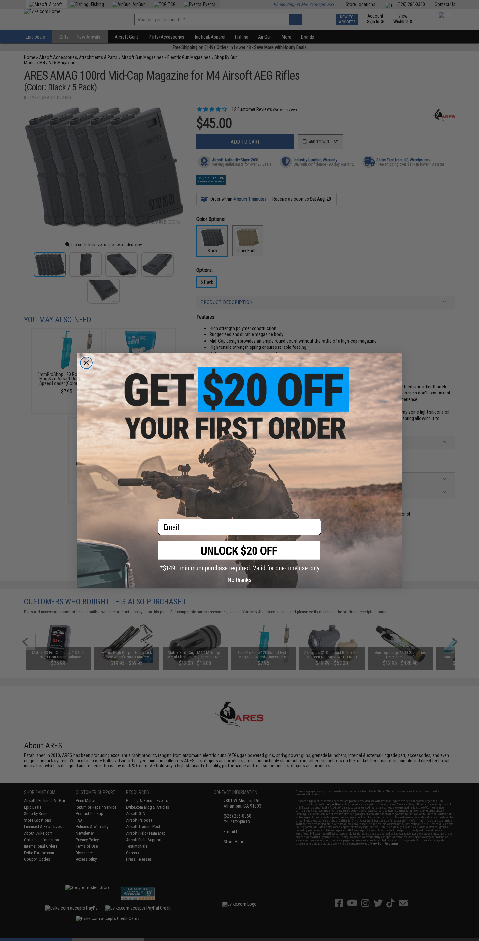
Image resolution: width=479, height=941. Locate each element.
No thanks (240, 580)
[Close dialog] (86, 363)
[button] (239, 556)
